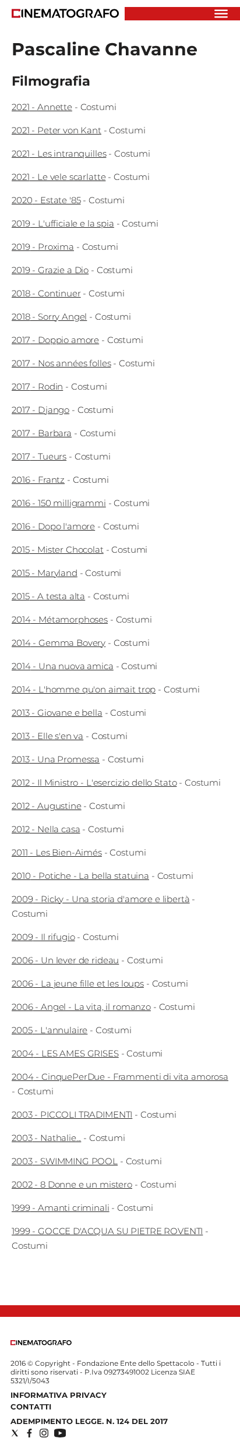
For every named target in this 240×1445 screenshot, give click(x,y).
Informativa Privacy (58, 1395)
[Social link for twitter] (14, 1433)
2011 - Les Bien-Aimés (57, 852)
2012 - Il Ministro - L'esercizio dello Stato (94, 782)
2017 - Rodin (37, 386)
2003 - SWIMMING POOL (65, 1161)
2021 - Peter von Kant (56, 130)
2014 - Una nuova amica (63, 666)
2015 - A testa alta (48, 596)
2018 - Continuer (46, 293)
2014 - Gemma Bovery (58, 642)
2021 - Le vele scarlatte (58, 176)
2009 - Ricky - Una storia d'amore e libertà (101, 899)
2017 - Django (40, 409)
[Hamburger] (221, 13)
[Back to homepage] (41, 1342)
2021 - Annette (42, 106)
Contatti (30, 1406)
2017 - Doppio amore (55, 339)
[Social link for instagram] (44, 1433)
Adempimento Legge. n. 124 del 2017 (89, 1421)
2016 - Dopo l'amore (53, 526)
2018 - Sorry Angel (49, 316)
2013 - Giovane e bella (57, 712)
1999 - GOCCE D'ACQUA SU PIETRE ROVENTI (107, 1230)
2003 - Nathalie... (46, 1137)
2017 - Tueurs (39, 456)
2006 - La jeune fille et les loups (78, 983)
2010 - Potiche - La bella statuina (80, 875)
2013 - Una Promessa (56, 759)
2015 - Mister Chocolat (58, 549)
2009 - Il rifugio (43, 936)
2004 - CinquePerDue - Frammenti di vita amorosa (120, 1076)
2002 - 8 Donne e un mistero (72, 1184)
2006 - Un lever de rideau (65, 960)
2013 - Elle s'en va (47, 735)
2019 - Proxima (43, 246)
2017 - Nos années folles (61, 363)
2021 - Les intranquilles (59, 153)
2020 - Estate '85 (46, 200)
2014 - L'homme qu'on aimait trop (84, 689)
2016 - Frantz (38, 479)
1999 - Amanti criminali (61, 1207)
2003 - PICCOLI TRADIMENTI (72, 1114)
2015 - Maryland (44, 572)
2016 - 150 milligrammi (59, 502)
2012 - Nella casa (46, 829)
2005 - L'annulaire (49, 1030)
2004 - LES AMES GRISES (65, 1053)
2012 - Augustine (47, 805)
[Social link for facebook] (29, 1433)
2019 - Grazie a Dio (50, 269)
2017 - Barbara (42, 433)
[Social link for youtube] (60, 1433)
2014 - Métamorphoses (60, 619)
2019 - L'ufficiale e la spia (63, 223)
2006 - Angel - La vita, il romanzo (81, 1006)
